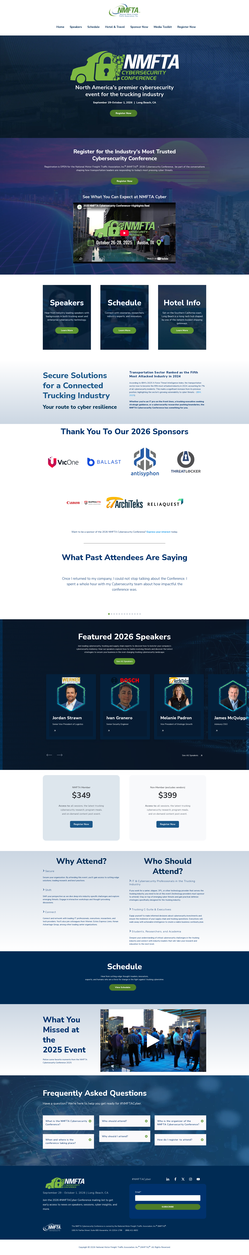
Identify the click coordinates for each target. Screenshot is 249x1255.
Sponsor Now (139, 27)
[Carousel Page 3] (114, 614)
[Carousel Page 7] (124, 614)
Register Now (186, 27)
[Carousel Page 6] (122, 614)
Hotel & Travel (115, 27)
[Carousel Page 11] (135, 614)
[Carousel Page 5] (119, 614)
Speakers (76, 27)
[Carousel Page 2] (111, 614)
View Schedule (122, 987)
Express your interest (159, 531)
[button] (49, 755)
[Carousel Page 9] (129, 614)
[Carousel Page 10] (132, 614)
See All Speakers (124, 661)
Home (60, 27)
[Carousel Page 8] (127, 614)
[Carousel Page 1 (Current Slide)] (109, 614)
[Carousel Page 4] (116, 614)
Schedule (93, 27)
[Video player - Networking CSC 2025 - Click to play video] (153, 1040)
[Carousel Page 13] (140, 614)
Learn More (67, 330)
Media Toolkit (163, 27)
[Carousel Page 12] (137, 614)
